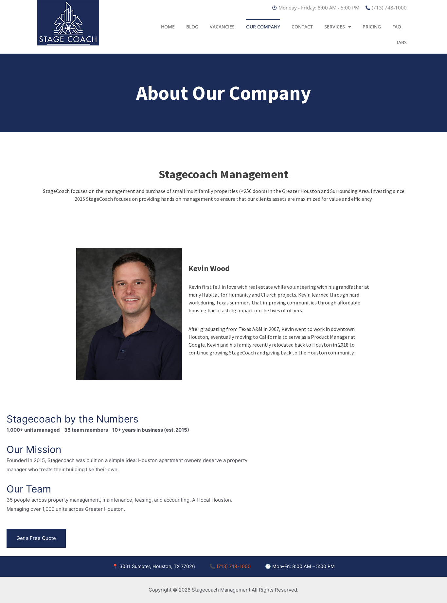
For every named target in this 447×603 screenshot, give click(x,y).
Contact (302, 27)
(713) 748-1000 (234, 566)
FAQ (396, 27)
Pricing (372, 27)
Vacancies (222, 27)
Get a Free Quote (36, 538)
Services (334, 27)
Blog (192, 27)
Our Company (263, 27)
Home (168, 27)
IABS (402, 42)
